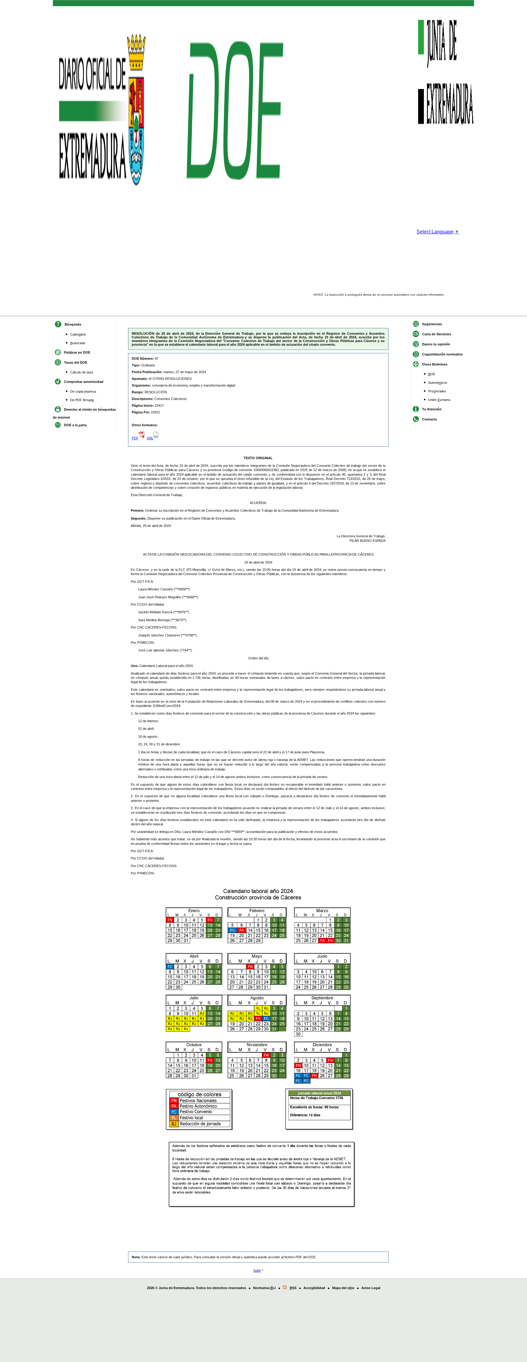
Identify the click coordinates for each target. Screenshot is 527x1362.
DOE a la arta (75, 425)
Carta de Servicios (436, 334)
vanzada (77, 343)
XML (150, 438)
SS (293, 1288)
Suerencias (432, 324)
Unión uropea (439, 400)
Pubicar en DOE (77, 352)
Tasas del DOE (75, 362)
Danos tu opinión (436, 344)
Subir (257, 1270)
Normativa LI (264, 1288)
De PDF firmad (82, 400)
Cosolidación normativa (442, 354)
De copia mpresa (83, 391)
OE (431, 374)
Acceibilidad (314, 1288)
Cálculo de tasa (81, 372)
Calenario (78, 334)
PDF (135, 438)
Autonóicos (437, 382)
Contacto (429, 419)
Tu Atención (432, 409)
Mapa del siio (343, 1288)
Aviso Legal (370, 1288)
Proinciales (437, 391)
